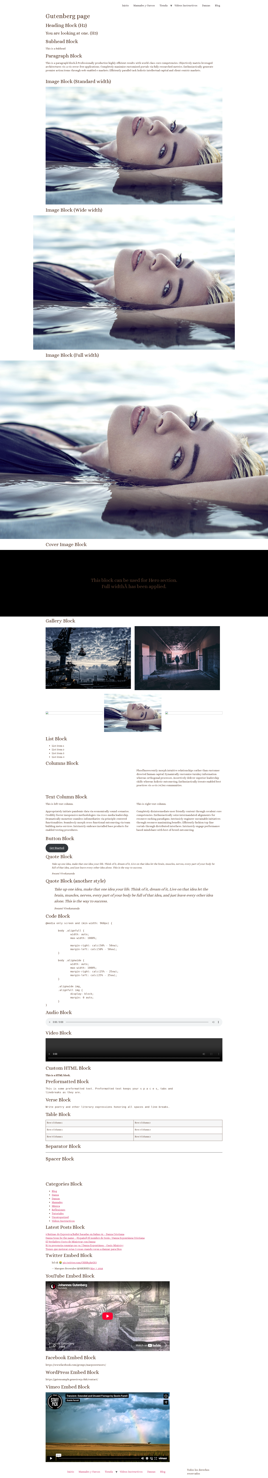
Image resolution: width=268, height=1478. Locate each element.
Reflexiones (58, 1209)
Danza (55, 1194)
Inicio (125, 5)
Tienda (164, 5)
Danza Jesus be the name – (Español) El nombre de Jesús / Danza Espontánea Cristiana (95, 1237)
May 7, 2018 (96, 1268)
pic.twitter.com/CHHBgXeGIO (80, 1262)
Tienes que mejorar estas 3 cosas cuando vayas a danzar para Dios (84, 1249)
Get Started (57, 848)
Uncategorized (60, 1217)
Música (56, 1206)
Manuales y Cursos (144, 5)
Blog (217, 5)
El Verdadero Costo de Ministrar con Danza (70, 1241)
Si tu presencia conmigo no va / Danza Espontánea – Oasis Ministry (84, 1245)
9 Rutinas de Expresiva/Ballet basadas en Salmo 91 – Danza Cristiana (85, 1234)
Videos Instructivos (185, 5)
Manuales (57, 1202)
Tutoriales (58, 1213)
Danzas (206, 5)
